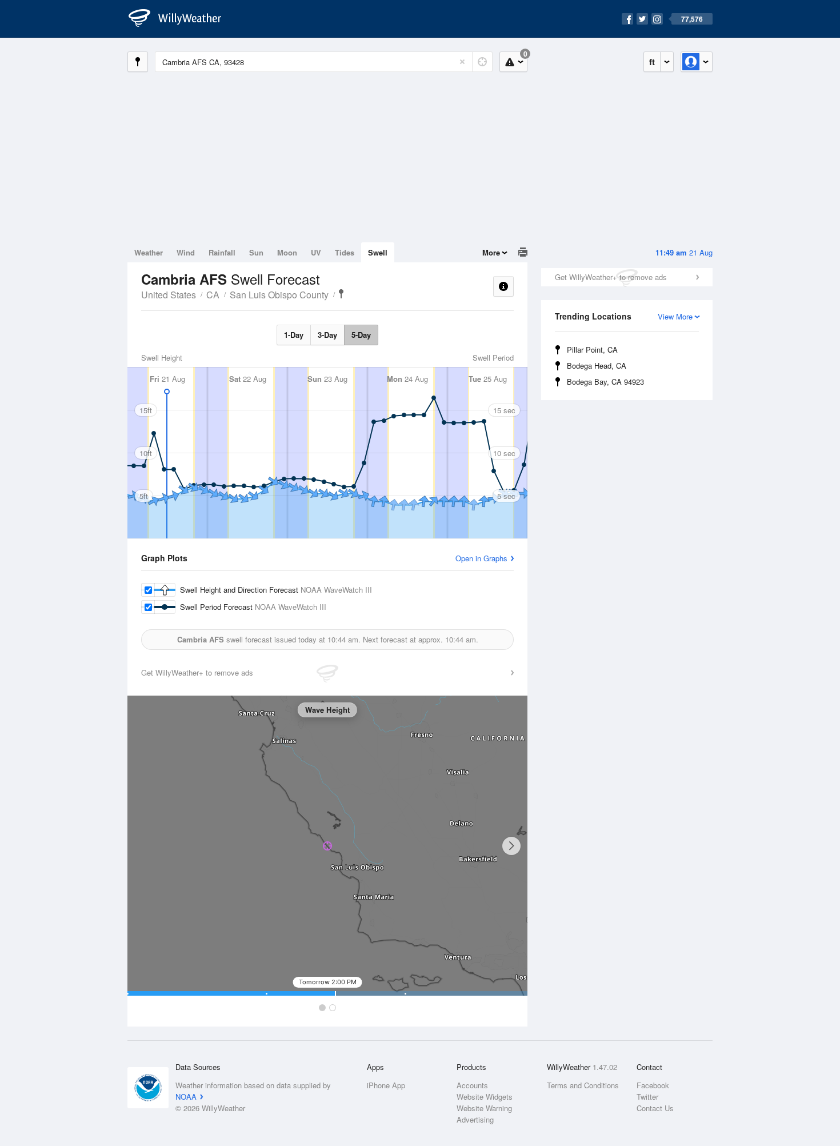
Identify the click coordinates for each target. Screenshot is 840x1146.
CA (212, 294)
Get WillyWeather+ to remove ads (611, 276)
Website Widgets (485, 1096)
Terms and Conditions (583, 1085)
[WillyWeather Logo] (181, 19)
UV (316, 252)
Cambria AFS (341, 293)
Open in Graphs (481, 558)
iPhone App (386, 1085)
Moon (287, 252)
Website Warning (484, 1108)
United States (168, 294)
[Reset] (462, 61)
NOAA (186, 1096)
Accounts (472, 1085)
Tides (344, 252)
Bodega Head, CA (596, 365)
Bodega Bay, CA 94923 (605, 381)
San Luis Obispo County (279, 294)
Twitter (647, 1096)
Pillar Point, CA (592, 349)
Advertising (475, 1119)
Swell (377, 252)
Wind (186, 252)
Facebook (653, 1085)
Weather (148, 252)
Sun (256, 252)
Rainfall (222, 252)
